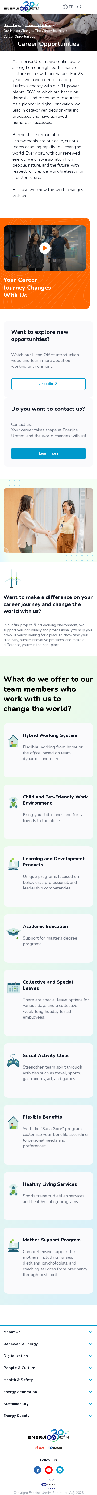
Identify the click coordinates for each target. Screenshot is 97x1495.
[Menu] (88, 7)
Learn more (48, 453)
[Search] (79, 7)
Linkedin (46, 383)
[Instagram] (60, 1472)
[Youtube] (49, 1472)
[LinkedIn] (37, 1472)
